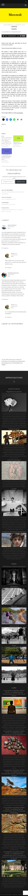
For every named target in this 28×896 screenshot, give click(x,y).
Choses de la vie (20, 24)
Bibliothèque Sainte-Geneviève (14, 566)
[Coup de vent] (14, 643)
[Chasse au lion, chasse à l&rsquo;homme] (18, 138)
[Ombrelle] (14, 682)
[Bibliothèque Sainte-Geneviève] (14, 584)
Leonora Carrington (14, 460)
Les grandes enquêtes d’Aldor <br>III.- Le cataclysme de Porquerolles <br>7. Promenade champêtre (14, 810)
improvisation (19, 113)
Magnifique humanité (14, 391)
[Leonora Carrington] (14, 479)
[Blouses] (14, 623)
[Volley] (14, 663)
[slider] (24, 35)
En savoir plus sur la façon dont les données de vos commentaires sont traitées (13, 363)
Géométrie (14, 587)
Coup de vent (14, 626)
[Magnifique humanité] (14, 411)
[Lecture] (3, 36)
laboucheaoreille (12, 225)
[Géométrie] (14, 604)
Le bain (14, 488)
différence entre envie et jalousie (12, 209)
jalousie (8, 211)
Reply (9, 228)
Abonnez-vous (21, 181)
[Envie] (7, 141)
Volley (14, 645)
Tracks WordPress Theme (8, 894)
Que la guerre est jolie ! (9, 199)
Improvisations (14, 378)
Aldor (12, 253)
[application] (14, 35)
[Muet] (20, 36)
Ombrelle (14, 665)
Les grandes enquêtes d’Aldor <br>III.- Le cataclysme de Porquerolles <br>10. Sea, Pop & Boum (14, 693)
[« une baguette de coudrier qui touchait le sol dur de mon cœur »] (7, 151)
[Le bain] (14, 515)
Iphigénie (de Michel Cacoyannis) (14, 532)
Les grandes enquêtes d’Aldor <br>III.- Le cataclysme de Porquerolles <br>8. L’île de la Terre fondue (14, 772)
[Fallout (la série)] (14, 444)
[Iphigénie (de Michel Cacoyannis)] (14, 546)
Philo (13, 204)
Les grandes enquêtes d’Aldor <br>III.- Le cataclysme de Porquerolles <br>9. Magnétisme (14, 732)
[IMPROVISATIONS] (3, 6)
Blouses (14, 606)
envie (3, 211)
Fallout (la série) (14, 429)
